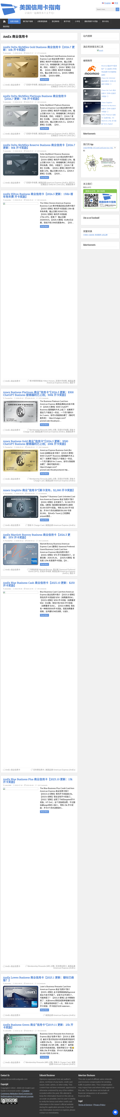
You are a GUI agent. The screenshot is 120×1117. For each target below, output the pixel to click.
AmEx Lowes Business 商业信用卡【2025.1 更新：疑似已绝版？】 (38, 979)
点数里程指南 (42, 21)
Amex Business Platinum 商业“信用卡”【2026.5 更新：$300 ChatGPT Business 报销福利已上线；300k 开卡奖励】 (38, 393)
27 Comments (41, 53)
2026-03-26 (31, 493)
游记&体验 (55, 21)
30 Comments (41, 589)
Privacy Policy (99, 1105)
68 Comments (41, 200)
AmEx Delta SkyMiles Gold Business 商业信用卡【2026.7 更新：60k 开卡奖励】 (39, 48)
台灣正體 (104, 235)
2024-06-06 (30, 785)
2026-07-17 (29, 53)
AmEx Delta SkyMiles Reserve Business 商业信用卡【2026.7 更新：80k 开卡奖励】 (39, 146)
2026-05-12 (19, 398)
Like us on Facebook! (91, 217)
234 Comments (43, 447)
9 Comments (41, 983)
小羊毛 (77, 21)
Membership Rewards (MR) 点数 (42, 430)
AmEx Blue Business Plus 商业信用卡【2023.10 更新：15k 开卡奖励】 (37, 780)
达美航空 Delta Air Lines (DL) (63, 87)
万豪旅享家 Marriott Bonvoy (40, 570)
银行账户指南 (28, 21)
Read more (44, 79)
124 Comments (42, 785)
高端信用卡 (70, 185)
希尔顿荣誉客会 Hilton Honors (42, 381)
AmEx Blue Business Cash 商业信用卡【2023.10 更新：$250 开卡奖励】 (39, 584)
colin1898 (8, 785)
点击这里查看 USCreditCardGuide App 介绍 (98, 148)
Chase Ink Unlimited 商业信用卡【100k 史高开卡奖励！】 (108, 81)
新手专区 (67, 21)
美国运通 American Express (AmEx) (53, 85)
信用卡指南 (14, 21)
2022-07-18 (18, 785)
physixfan (8, 53)
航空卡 (72, 85)
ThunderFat (8, 398)
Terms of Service (85, 1105)
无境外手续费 (31, 85)
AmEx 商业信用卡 (12, 85)
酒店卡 (72, 383)
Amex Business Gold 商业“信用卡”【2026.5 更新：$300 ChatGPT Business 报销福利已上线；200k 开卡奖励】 (35, 442)
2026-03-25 (19, 493)
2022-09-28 (18, 589)
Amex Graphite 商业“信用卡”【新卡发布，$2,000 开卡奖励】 (39, 490)
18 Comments (41, 102)
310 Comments (43, 541)
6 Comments (43, 493)
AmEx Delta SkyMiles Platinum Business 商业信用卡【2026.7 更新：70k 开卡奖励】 (34, 97)
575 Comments (43, 398)
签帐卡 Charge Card (36, 525)
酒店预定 (6, 26)
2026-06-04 (18, 53)
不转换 (85, 235)
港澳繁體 (98, 235)
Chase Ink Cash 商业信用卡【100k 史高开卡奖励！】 (108, 93)
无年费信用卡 (38, 770)
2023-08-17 (29, 1031)
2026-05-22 (18, 200)
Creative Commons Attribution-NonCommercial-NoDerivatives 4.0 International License (17, 1093)
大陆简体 (91, 235)
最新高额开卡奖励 (91, 21)
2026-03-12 (19, 541)
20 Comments (41, 151)
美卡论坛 (105, 21)
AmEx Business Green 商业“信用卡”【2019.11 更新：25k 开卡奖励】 (38, 1026)
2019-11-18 (18, 1031)
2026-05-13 (31, 447)
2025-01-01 (29, 983)
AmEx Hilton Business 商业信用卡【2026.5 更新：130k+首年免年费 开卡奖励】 (38, 195)
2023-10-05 (29, 589)
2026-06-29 (31, 398)
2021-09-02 (18, 983)
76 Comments (42, 1031)
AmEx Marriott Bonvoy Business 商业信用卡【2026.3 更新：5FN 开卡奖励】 (36, 536)
